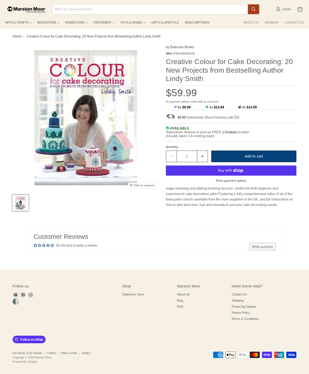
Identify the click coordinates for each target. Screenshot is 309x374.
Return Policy (241, 312)
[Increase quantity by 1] (202, 156)
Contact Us (239, 294)
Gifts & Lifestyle (165, 22)
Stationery (102, 22)
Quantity (172, 146)
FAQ (180, 306)
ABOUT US (250, 22)
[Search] (253, 9)
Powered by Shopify (25, 361)
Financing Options (244, 306)
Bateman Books (182, 47)
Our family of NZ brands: (28, 353)
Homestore (75, 22)
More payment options (231, 180)
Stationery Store (133, 294)
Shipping (237, 300)
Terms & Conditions (245, 319)
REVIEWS (271, 22)
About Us (183, 294)
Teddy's (86, 353)
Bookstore (47, 22)
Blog (180, 300)
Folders (51, 353)
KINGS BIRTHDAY (197, 22)
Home (17, 36)
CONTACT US (294, 22)
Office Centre (69, 353)
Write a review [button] (262, 246)
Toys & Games (131, 22)
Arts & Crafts (17, 22)
